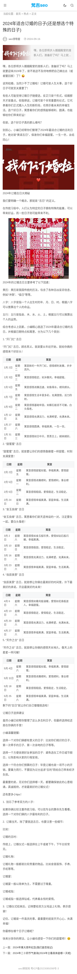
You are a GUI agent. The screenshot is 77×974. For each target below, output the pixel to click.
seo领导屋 (14, 39)
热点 (26, 13)
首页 (18, 13)
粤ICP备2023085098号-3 (45, 968)
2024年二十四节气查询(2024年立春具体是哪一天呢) (42, 953)
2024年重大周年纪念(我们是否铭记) (33, 947)
